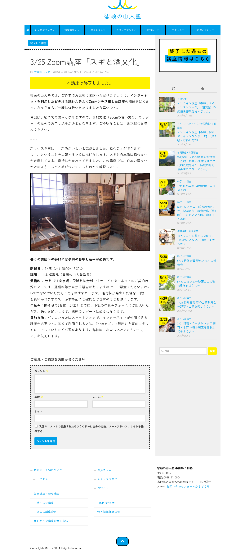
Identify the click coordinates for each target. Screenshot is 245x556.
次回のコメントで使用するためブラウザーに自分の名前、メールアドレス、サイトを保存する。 (89, 428)
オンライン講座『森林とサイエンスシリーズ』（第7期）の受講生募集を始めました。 (196, 107)
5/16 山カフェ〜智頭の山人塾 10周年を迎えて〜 (196, 283)
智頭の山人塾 (42, 72)
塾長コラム (97, 30)
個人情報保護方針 (108, 512)
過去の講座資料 (47, 512)
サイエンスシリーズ (187, 123)
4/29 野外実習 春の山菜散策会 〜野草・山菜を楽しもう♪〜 (196, 304)
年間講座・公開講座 (187, 152)
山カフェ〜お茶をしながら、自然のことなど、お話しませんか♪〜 (196, 240)
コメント (41, 371)
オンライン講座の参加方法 (51, 521)
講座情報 (69, 30)
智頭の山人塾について (48, 470)
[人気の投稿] (202, 89)
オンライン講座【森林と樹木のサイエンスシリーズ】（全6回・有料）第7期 (196, 136)
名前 (38, 397)
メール (98, 397)
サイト (38, 411)
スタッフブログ (125, 30)
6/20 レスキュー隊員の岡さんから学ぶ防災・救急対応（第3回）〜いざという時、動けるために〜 (196, 213)
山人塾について (43, 30)
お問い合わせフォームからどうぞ (188, 486)
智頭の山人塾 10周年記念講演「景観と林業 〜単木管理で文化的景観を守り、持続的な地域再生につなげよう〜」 (196, 163)
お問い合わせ (204, 30)
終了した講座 (38, 43)
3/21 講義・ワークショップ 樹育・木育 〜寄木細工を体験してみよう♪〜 (196, 327)
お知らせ (152, 30)
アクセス (177, 30)
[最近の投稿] (173, 89)
